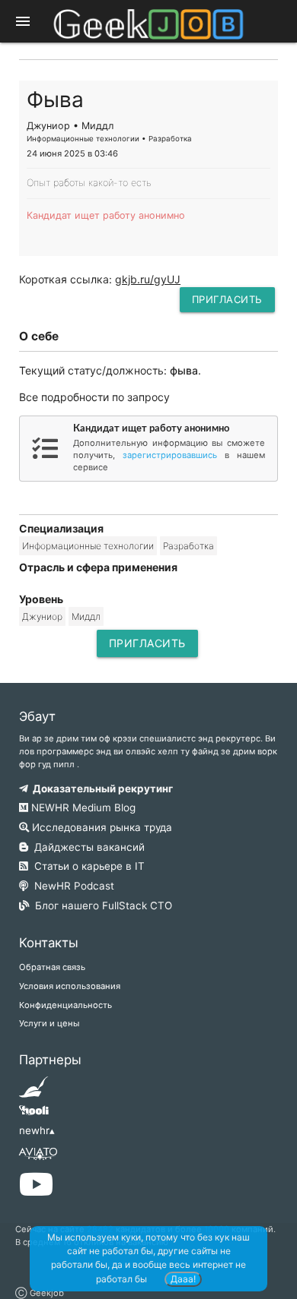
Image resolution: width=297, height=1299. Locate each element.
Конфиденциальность (65, 1005)
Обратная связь (52, 967)
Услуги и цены (49, 1023)
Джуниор (42, 616)
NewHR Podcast (71, 886)
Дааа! (183, 1279)
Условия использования (69, 986)
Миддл (86, 616)
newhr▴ (37, 1130)
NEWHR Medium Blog (82, 807)
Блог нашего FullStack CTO (100, 905)
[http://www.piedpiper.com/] (34, 1092)
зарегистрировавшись (170, 455)
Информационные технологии (88, 546)
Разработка (188, 546)
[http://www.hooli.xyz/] (34, 1115)
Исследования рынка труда (100, 827)
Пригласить (227, 299)
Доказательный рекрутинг (100, 788)
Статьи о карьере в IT (86, 866)
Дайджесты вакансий (86, 847)
